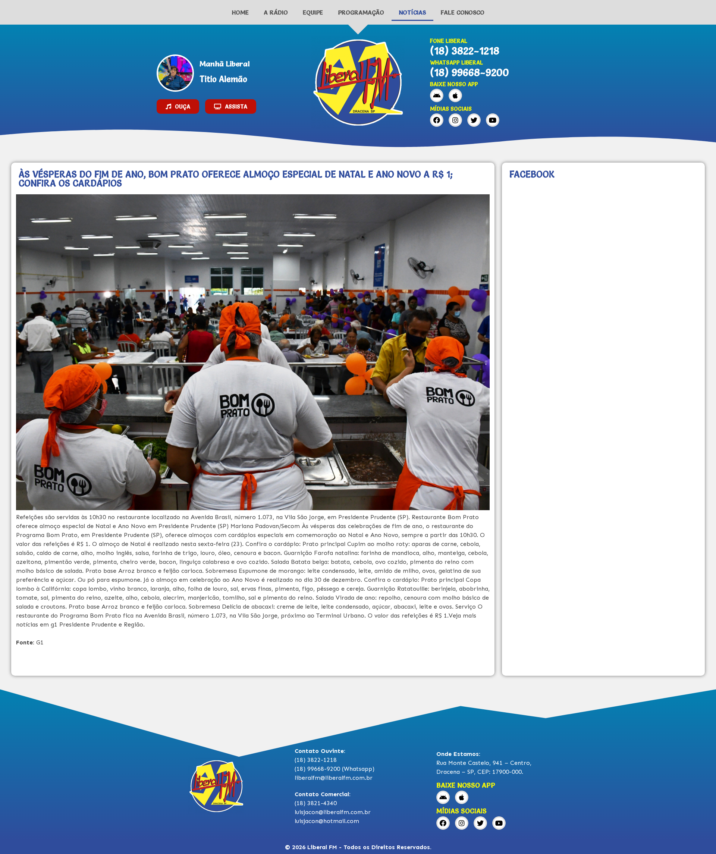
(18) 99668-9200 (469, 72)
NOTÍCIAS (412, 12)
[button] (178, 106)
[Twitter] (474, 120)
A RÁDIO (276, 12)
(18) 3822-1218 (464, 50)
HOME (240, 12)
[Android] (436, 95)
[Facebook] (436, 120)
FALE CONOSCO (462, 12)
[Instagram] (455, 120)
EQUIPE (313, 12)
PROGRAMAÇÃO (361, 12)
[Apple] (455, 95)
